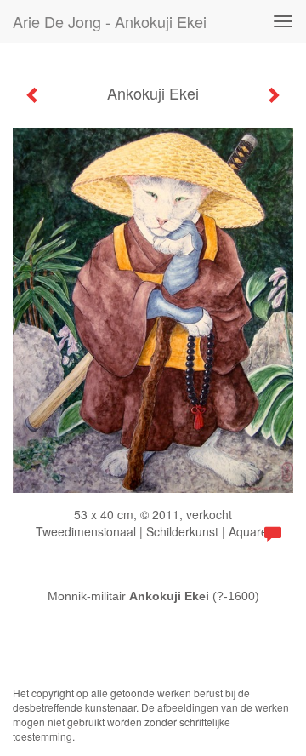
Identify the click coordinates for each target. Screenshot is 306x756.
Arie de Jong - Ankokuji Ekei (110, 21)
